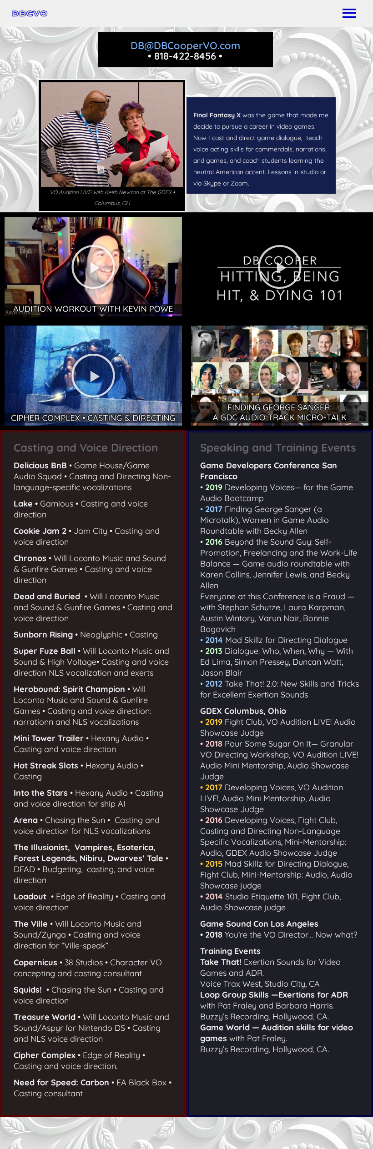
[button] (93, 267)
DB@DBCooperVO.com (185, 45)
